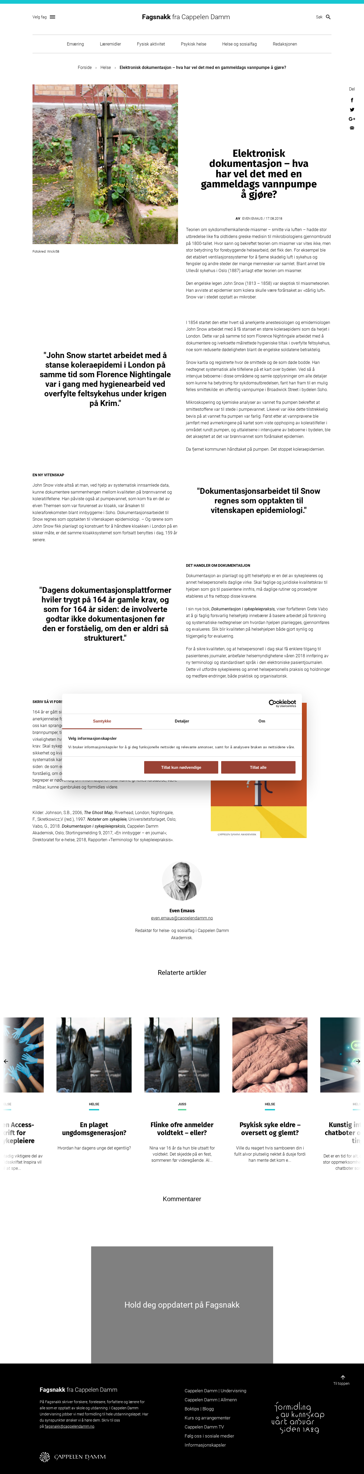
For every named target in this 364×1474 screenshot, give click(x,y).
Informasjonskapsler (205, 1445)
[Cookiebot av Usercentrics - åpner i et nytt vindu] (272, 704)
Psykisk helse (193, 44)
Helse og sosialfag (239, 44)
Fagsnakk (186, 17)
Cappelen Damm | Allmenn (211, 1399)
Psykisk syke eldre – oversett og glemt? (270, 1129)
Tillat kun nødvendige (181, 767)
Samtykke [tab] (102, 721)
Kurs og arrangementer (207, 1417)
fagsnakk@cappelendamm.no (69, 1426)
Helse (105, 67)
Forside (85, 67)
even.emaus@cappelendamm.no (182, 918)
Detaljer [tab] (182, 721)
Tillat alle (258, 767)
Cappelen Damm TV (204, 1427)
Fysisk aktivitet (151, 44)
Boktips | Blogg (199, 1408)
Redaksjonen (285, 44)
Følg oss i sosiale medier (209, 1436)
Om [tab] (261, 721)
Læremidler (110, 44)
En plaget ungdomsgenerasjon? (94, 1129)
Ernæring (75, 44)
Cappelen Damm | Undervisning (215, 1390)
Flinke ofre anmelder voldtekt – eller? (182, 1129)
